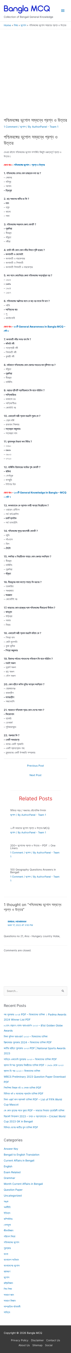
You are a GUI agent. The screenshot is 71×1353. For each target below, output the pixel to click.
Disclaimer (37, 1340)
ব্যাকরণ (7, 1271)
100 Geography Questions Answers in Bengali (33, 871)
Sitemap (37, 1345)
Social (48, 1345)
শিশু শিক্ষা (8, 1288)
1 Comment (11, 126)
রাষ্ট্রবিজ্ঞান (8, 1283)
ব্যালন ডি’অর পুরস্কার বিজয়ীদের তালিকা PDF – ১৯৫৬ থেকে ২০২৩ (33, 1064)
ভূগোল (23, 126)
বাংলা (6, 1253)
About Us (24, 1345)
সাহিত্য (7, 1312)
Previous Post (35, 765)
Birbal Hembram (17, 921)
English (8, 1166)
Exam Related (12, 1172)
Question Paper (13, 1189)
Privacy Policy (19, 1340)
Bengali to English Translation (21, 1154)
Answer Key (11, 1148)
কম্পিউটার (8, 1218)
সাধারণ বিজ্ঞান (10, 1300)
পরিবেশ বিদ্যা (9, 1236)
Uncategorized (13, 1195)
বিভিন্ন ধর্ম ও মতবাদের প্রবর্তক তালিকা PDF (23, 1093)
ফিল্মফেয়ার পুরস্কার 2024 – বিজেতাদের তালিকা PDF (28, 1042)
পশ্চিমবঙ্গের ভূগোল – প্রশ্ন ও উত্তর (29, 164)
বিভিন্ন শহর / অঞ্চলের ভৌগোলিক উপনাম (28, 810)
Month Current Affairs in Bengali (23, 1183)
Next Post (35, 775)
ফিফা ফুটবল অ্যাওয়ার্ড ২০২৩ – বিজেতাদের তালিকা (26, 1036)
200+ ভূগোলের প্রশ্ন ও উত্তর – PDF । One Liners (32, 847)
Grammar (9, 1177)
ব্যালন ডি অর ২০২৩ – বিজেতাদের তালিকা (22, 1070)
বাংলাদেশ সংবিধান (11, 1259)
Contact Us (53, 1340)
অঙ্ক (6, 1201)
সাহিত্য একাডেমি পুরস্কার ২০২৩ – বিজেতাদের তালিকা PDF (30, 1059)
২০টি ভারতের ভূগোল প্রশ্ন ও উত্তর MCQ (29, 828)
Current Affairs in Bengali (19, 1160)
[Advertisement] (35, 80)
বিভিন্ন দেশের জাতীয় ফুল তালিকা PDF (21, 1127)
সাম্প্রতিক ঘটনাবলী (12, 1306)
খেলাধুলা (7, 1224)
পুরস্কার (7, 1247)
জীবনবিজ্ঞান (8, 1230)
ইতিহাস (7, 1213)
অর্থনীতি (7, 1207)
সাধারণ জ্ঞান (9, 1294)
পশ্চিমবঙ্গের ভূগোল (11, 1242)
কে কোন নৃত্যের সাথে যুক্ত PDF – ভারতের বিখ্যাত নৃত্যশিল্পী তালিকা (34, 1110)
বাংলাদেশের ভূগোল (12, 1265)
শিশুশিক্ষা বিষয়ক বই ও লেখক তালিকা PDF (22, 1087)
